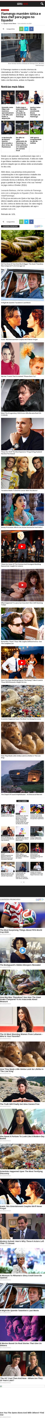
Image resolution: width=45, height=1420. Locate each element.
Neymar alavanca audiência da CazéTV (7, 815)
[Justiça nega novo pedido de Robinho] (37, 831)
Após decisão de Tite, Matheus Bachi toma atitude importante (7, 874)
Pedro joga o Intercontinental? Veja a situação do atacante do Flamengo (22, 112)
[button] (41, 3)
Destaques (5, 10)
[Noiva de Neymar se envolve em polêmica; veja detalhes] (8, 831)
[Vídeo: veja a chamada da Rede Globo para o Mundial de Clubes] (22, 848)
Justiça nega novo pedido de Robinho (36, 838)
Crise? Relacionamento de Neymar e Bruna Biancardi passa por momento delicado (7, 856)
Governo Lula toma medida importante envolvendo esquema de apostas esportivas (37, 816)
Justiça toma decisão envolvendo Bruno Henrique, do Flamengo (35, 112)
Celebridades (5, 835)
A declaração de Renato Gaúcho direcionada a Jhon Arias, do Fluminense (7, 142)
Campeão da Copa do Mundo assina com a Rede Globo (22, 839)
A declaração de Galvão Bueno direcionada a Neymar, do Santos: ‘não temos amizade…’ (22, 875)
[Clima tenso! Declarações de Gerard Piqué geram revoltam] (37, 848)
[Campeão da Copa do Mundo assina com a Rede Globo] (22, 831)
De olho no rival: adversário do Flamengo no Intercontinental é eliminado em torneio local (22, 144)
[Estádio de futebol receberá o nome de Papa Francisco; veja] (37, 866)
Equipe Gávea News (9, 23)
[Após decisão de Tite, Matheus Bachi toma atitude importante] (8, 867)
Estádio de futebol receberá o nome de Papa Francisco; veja (36, 873)
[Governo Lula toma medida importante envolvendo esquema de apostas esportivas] (37, 809)
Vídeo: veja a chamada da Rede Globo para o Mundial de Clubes (22, 856)
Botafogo (19, 852)
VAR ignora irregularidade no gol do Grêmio (36, 140)
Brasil (3, 812)
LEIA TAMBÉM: (22, 801)
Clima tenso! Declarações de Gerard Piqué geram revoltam (36, 856)
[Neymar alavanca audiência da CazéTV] (8, 809)
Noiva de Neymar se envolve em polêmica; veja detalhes (7, 839)
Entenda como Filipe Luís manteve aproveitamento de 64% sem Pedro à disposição (8, 113)
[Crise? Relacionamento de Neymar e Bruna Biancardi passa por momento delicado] (8, 848)
